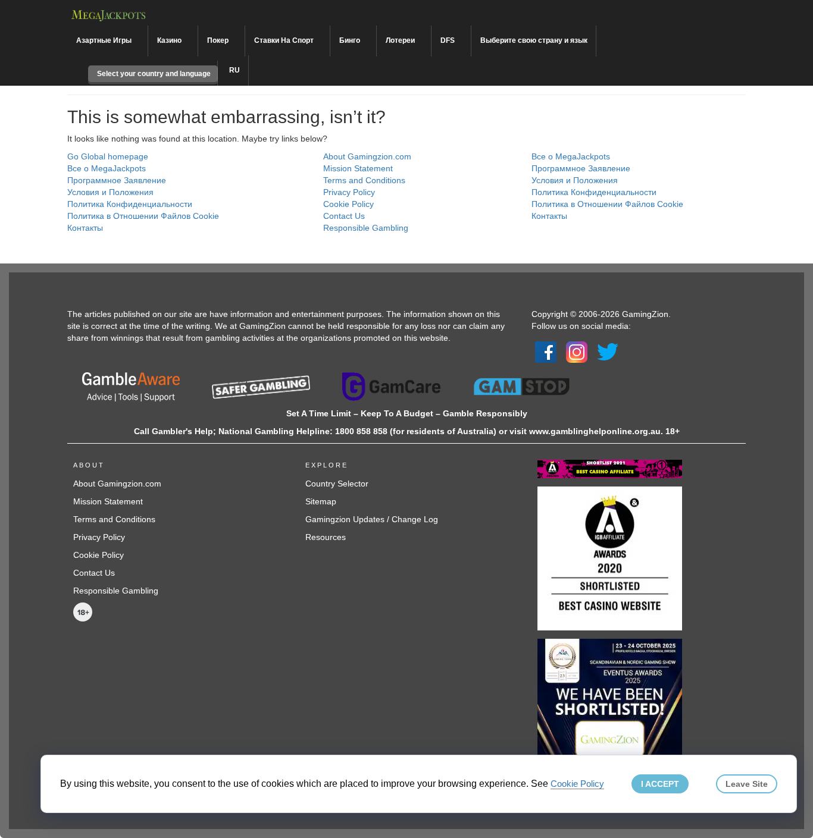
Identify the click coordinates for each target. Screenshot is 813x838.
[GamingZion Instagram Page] (576, 351)
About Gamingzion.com (367, 156)
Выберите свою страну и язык (533, 40)
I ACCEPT (660, 784)
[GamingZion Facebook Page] (545, 351)
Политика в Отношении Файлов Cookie (143, 216)
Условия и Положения (110, 192)
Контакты (85, 228)
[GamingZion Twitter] (607, 351)
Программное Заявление (116, 180)
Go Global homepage (107, 156)
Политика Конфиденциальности (129, 204)
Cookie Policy (348, 204)
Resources (325, 537)
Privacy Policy (349, 192)
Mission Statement (358, 168)
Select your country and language (153, 74)
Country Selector (336, 483)
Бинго (350, 40)
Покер (218, 40)
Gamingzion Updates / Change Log (371, 519)
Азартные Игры (104, 40)
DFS (448, 40)
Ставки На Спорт (284, 40)
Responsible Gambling (365, 228)
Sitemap (320, 501)
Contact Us (344, 216)
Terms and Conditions (364, 180)
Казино (170, 40)
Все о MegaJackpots (106, 168)
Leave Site (747, 784)
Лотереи (401, 40)
